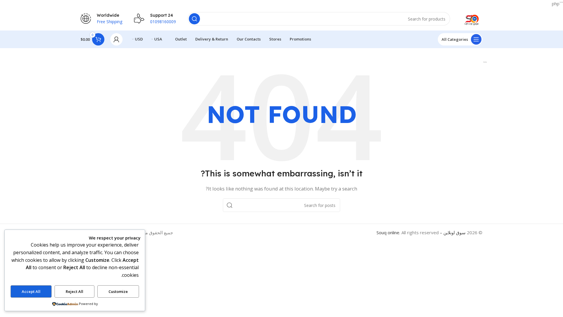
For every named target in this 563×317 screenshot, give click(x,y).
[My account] (116, 39)
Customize (118, 291)
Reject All (74, 291)
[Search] (194, 18)
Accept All (31, 291)
